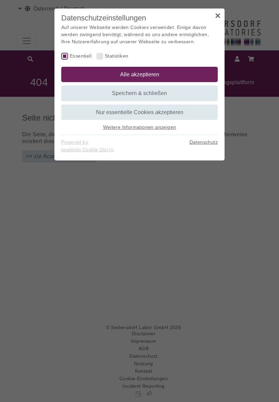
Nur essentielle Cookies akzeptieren (139, 112)
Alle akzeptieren (139, 74)
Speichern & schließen (139, 93)
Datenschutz (204, 142)
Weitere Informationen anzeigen (139, 127)
